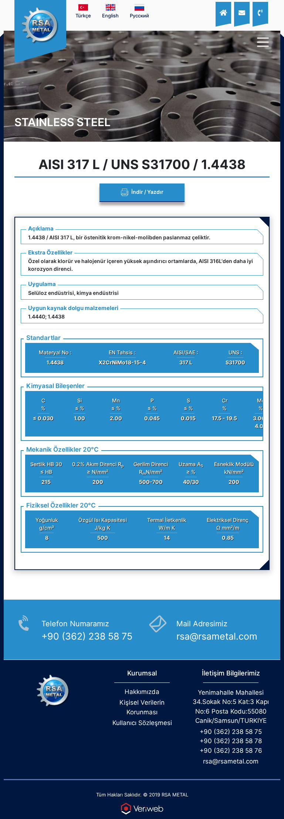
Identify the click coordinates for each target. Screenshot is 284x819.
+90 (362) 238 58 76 (231, 750)
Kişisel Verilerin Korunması (142, 707)
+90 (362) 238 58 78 (231, 741)
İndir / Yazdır (146, 192)
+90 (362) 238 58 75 (231, 731)
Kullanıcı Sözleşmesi (142, 723)
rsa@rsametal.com (230, 761)
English (110, 15)
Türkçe (83, 15)
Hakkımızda (142, 691)
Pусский (139, 15)
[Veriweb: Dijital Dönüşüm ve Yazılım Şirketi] (142, 808)
